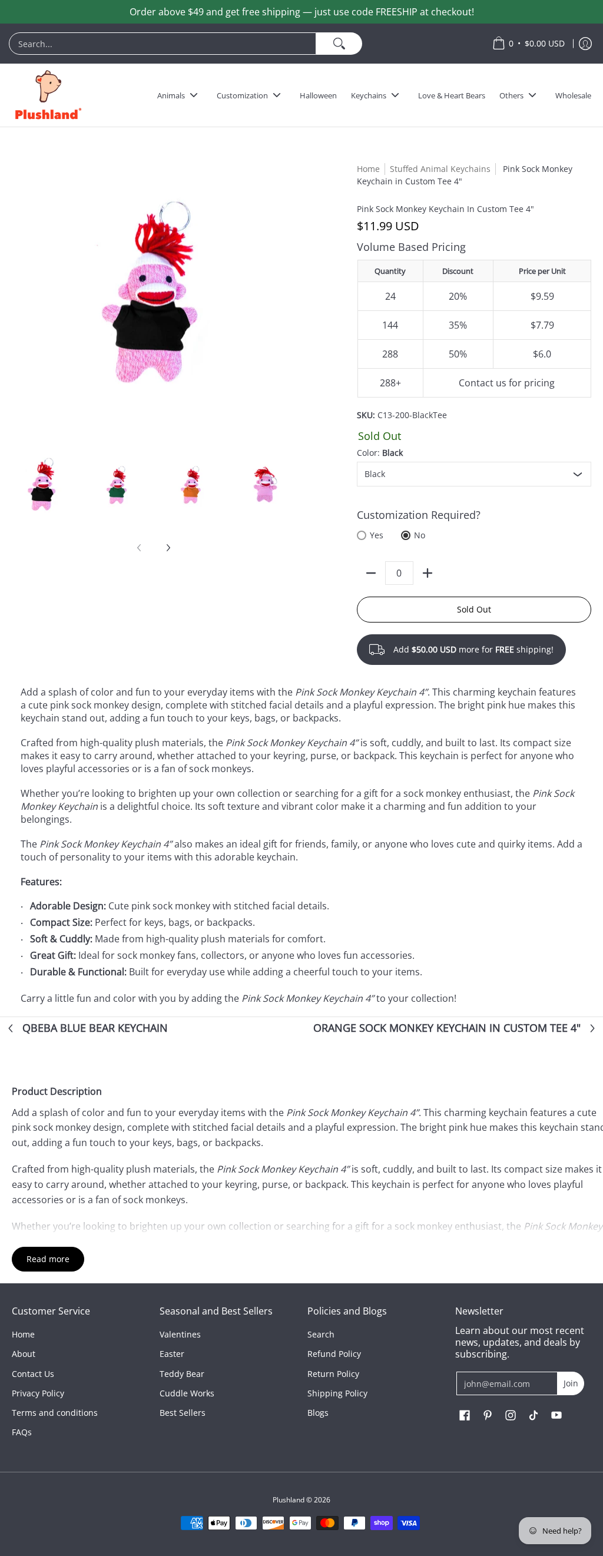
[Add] (427, 573)
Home (368, 168)
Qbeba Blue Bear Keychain (95, 1028)
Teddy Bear (182, 1373)
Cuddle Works (187, 1393)
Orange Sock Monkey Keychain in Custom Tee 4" (447, 1028)
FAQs (22, 1432)
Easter (172, 1353)
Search (320, 1334)
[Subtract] (371, 573)
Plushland (288, 1500)
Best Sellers (183, 1412)
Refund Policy (334, 1353)
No (419, 535)
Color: (380, 452)
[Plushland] (47, 95)
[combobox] (162, 43)
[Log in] (585, 43)
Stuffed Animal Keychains (440, 168)
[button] (464, 1416)
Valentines (180, 1334)
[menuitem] (245, 44)
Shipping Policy (337, 1393)
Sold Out (474, 609)
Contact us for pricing (507, 382)
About (23, 1353)
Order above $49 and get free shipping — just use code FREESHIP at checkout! (302, 11)
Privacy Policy (38, 1393)
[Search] (339, 43)
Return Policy (333, 1373)
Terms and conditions (55, 1412)
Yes (376, 535)
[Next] (168, 548)
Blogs (318, 1412)
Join (571, 1383)
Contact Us (33, 1373)
